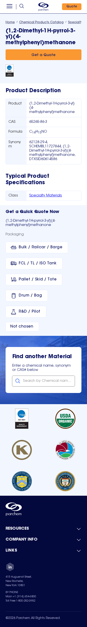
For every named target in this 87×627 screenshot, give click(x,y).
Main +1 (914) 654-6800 (21, 596)
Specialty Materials (45, 195)
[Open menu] (9, 6)
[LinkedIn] (10, 567)
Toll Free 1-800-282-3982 (20, 601)
